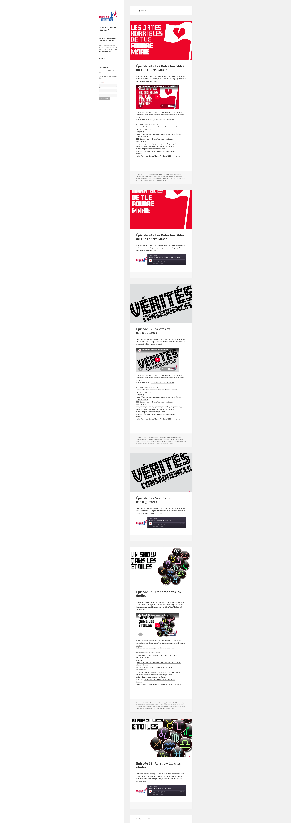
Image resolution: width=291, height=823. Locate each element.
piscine (172, 441)
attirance (163, 437)
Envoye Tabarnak (153, 174)
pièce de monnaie (161, 706)
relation (138, 708)
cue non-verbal (159, 705)
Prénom (101, 87)
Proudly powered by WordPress (145, 819)
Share (161, 263)
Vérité (166, 443)
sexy (153, 443)
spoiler (157, 708)
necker (148, 441)
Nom (100, 93)
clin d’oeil (154, 176)
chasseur (172, 174)
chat (176, 174)
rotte (183, 178)
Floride (168, 176)
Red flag (179, 178)
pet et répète (163, 441)
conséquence (166, 439)
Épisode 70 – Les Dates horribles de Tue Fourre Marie (160, 68)
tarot (173, 708)
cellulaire (153, 439)
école (172, 439)
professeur (173, 178)
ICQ (176, 439)
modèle (151, 178)
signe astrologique (146, 708)
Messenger (143, 441)
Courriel (101, 82)
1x (161, 261)
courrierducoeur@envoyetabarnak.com (108, 50)
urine (162, 443)
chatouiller (159, 439)
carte (167, 174)
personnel (152, 706)
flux (175, 705)
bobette (138, 439)
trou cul (158, 443)
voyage (164, 180)
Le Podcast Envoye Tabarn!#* (108, 28)
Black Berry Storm (176, 437)
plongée (177, 441)
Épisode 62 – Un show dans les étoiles (158, 594)
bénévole (163, 174)
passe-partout (155, 441)
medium (138, 706)
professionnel (177, 706)
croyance (151, 705)
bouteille (143, 439)
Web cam (170, 443)
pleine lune (169, 706)
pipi (168, 441)
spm (153, 708)
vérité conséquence (155, 180)
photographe (166, 178)
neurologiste (157, 178)
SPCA (137, 180)
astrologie (182, 703)
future (178, 705)
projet (183, 706)
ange (164, 703)
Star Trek (162, 708)
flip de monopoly (168, 705)
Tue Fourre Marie (145, 180)
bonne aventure (140, 705)
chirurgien (148, 176)
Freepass (172, 176)
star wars (168, 708)
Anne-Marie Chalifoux (172, 703)
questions (141, 443)
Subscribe (155, 263)
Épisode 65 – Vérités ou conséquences (153, 331)
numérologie (145, 706)
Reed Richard (148, 443)
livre (182, 705)
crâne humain (161, 176)
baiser (168, 437)
